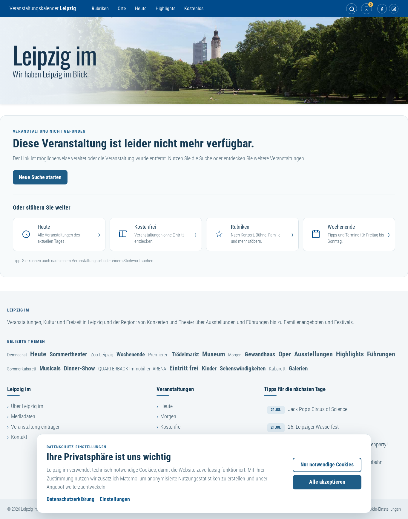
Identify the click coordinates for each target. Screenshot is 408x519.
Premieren (158, 355)
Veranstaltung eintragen (36, 427)
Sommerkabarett (21, 369)
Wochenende (130, 354)
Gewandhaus (260, 354)
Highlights (165, 8)
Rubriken (100, 8)
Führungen (381, 354)
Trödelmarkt (185, 354)
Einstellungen (115, 499)
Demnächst (17, 355)
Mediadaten (23, 416)
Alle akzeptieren (327, 482)
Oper (284, 354)
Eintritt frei (184, 368)
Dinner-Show (79, 368)
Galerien (298, 368)
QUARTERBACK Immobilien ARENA (132, 369)
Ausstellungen (313, 354)
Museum (213, 354)
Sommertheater (68, 354)
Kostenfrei (171, 427)
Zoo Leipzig (102, 355)
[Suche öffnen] (351, 8)
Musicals (50, 368)
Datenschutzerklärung (70, 499)
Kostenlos (193, 8)
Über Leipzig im (27, 406)
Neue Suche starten (40, 177)
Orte (122, 8)
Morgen (234, 355)
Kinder (209, 368)
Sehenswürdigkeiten (243, 368)
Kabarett (277, 369)
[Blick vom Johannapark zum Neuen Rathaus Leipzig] (204, 60)
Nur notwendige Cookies (327, 465)
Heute (141, 8)
